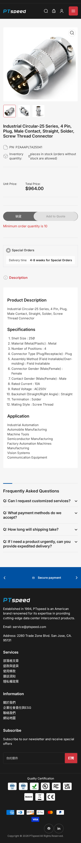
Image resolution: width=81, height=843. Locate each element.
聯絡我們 (9, 713)
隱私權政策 (11, 681)
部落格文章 (11, 661)
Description (18, 277)
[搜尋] (45, 11)
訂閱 (71, 758)
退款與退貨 (11, 666)
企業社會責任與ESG (17, 708)
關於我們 (9, 702)
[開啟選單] (73, 11)
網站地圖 (9, 718)
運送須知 (9, 676)
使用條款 (9, 671)
